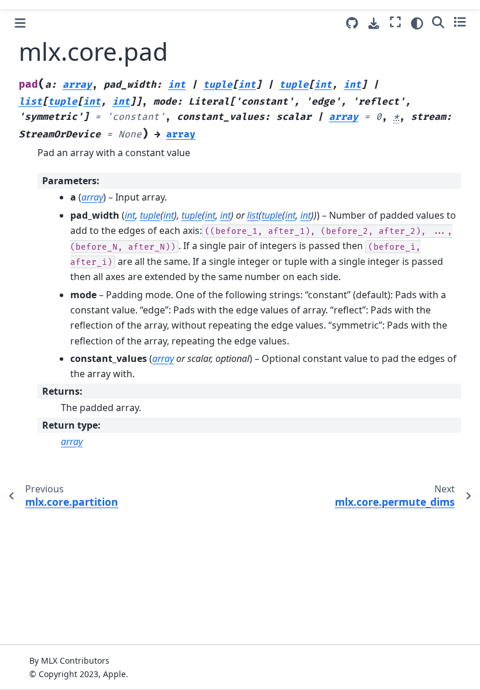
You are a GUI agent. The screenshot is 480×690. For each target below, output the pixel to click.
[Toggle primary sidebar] (20, 23)
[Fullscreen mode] (395, 22)
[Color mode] (417, 23)
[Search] (438, 22)
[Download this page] (374, 23)
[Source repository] (352, 23)
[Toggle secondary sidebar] (460, 22)
